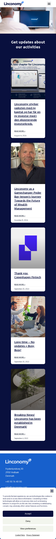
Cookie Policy (20, 535)
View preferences (28, 528)
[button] (52, 491)
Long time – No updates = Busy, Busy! (24, 346)
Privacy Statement (33, 535)
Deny (28, 521)
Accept (28, 513)
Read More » (19, 131)
